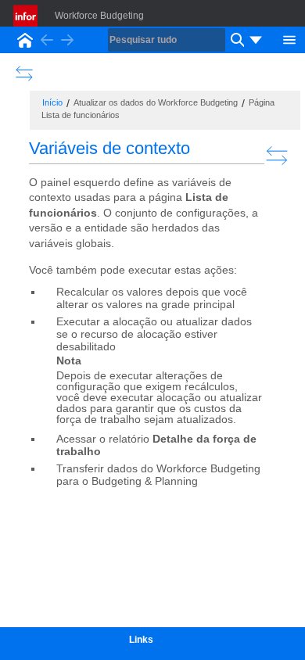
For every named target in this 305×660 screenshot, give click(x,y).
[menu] (255, 40)
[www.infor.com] (27, 16)
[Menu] (289, 38)
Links (141, 639)
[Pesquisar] (235, 40)
